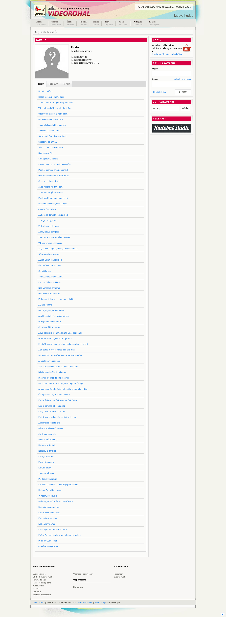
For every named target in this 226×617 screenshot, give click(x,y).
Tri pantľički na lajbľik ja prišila (52, 125)
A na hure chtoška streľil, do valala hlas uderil (58, 367)
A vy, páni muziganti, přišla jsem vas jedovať (58, 249)
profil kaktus (47, 32)
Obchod (56, 23)
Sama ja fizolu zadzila (48, 159)
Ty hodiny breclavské (47, 496)
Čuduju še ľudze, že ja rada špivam (54, 395)
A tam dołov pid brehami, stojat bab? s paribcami (60, 333)
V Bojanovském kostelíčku (50, 243)
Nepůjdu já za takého (48, 451)
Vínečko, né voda (46, 473)
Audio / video (38, 585)
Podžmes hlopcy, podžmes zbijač (53, 198)
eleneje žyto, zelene (47, 209)
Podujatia (138, 23)
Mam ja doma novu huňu (49, 322)
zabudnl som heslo (182, 79)
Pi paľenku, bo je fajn (47, 541)
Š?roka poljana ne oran (49, 254)
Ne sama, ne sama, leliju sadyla (52, 204)
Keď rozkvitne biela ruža (49, 513)
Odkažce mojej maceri (48, 546)
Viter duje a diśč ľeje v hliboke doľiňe (55, 108)
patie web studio (85, 602)
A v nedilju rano (45, 305)
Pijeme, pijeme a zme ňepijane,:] (53, 170)
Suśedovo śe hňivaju (47, 142)
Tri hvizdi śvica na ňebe (49, 131)
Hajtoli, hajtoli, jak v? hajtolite (51, 310)
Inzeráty (53, 83)
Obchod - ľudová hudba (43, 577)
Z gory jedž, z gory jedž (48, 232)
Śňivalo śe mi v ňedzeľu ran (50, 147)
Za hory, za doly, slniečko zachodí (53, 215)
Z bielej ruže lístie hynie (49, 226)
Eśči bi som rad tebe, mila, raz (51, 406)
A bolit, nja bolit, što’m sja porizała (53, 316)
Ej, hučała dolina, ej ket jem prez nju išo (56, 299)
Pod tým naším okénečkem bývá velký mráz (57, 417)
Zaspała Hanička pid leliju (50, 260)
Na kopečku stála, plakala (50, 490)
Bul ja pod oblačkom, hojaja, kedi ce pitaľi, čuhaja (60, 383)
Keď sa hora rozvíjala (47, 518)
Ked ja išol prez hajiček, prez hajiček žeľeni (57, 400)
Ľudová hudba (120, 577)
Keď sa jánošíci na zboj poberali (52, 529)
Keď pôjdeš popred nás (48, 507)
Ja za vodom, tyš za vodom (50, 187)
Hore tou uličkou (45, 91)
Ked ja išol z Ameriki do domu (51, 411)
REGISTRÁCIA (159, 92)
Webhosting (99, 602)
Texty (109, 23)
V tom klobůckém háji (48, 440)
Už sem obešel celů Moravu (50, 428)
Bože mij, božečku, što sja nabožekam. (55, 501)
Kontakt (154, 23)
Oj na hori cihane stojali (49, 181)
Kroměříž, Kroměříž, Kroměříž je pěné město (58, 484)
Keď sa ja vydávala (46, 524)
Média (123, 23)
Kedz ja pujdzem (45, 456)
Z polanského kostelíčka (49, 423)
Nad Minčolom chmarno (49, 288)
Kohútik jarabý (44, 468)
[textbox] (165, 108)
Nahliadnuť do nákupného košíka (167, 54)
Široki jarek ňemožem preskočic (52, 136)
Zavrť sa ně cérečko (47, 434)
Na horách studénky (47, 445)
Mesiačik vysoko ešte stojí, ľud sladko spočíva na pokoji (63, 344)
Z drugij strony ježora (47, 220)
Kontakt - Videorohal (42, 594)
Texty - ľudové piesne (42, 582)
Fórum (96, 23)
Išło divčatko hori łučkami (49, 265)
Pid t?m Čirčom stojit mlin (49, 282)
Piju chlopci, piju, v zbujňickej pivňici (54, 164)
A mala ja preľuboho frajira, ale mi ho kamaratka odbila (63, 389)
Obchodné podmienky (83, 574)
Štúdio (70, 23)
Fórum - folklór (39, 579)
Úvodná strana (39, 574)
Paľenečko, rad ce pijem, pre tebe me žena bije (59, 535)
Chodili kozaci (44, 271)
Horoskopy (118, 574)
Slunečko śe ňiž (45, 153)
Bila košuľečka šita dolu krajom (52, 372)
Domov (40, 23)
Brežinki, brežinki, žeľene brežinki (53, 378)
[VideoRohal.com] (66, 10)
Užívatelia (37, 591)
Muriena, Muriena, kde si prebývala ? (55, 338)
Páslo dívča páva (46, 462)
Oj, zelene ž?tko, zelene (49, 327)
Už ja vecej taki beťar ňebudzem (53, 114)
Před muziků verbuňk (47, 479)
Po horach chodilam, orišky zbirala (53, 175)
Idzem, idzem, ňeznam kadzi (51, 97)
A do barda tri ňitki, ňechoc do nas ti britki (56, 350)
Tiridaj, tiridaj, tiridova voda (50, 277)
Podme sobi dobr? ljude (49, 293)
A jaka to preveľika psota (49, 361)
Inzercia (36, 588)
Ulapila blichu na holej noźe (51, 119)
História (83, 23)
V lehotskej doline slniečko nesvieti (54, 237)
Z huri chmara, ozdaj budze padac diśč (55, 102)
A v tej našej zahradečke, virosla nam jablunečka (60, 355)
